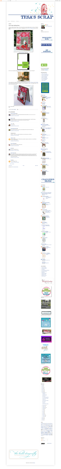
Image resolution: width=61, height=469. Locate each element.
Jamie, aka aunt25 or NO (45, 75)
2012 (42, 389)
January (44, 416)
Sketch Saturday (44, 222)
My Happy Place (44, 134)
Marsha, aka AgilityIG (44, 77)
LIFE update (43, 103)
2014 (42, 387)
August (43, 408)
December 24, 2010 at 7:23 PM (15, 157)
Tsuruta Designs (44, 118)
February (44, 415)
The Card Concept (44, 209)
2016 (42, 385)
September (44, 407)
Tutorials (17, 21)
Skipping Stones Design (44, 433)
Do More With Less (44, 96)
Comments (43, 440)
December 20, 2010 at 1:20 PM (15, 115)
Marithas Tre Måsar (44, 170)
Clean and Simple (44, 267)
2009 (42, 417)
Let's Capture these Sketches (45, 270)
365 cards (47, 423)
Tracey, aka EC (44, 80)
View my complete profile (48, 26)
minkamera (43, 137)
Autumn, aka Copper (44, 73)
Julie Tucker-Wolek (13, 113)
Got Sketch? (43, 269)
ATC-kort (43, 140)
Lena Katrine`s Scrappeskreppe (46, 151)
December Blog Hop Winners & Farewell (46, 244)
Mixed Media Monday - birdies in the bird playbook (48, 98)
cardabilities (43, 259)
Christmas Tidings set (31, 82)
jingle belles (43, 186)
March (43, 414)
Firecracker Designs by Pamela (46, 427)
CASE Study (43, 262)
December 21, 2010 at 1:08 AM (15, 150)
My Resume (13, 21)
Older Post (36, 165)
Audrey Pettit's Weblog (45, 124)
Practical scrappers (44, 273)
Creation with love (44, 105)
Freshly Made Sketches (45, 196)
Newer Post (10, 165)
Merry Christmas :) (48, 128)
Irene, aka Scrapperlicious (45, 74)
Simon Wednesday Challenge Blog (46, 192)
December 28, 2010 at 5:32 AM (15, 162)
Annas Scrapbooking (48, 424)
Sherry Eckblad (13, 143)
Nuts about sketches (44, 271)
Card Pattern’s (23, 52)
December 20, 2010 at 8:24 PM (15, 145)
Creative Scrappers (44, 268)
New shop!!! (43, 401)
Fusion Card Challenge (45, 231)
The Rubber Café (47, 434)
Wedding (42, 435)
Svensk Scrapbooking (31, 28)
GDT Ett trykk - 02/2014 (49, 152)
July (43, 409)
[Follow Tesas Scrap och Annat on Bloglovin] (45, 70)
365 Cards (19, 70)
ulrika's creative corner (45, 142)
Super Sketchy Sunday (45, 398)
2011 (42, 390)
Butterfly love (47, 143)
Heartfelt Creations (48, 428)
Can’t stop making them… (45, 397)
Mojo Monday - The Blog (45, 246)
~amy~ (12, 123)
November (44, 405)
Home (9, 21)
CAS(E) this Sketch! (44, 237)
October (44, 406)
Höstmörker (47, 171)
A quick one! (44, 399)
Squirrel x (12, 118)
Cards (49, 426)
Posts (43, 439)
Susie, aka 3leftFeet (44, 79)
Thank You (43, 402)
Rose (11, 148)
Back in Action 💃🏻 (44, 149)
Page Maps (43, 272)
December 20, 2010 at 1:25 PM (15, 121)
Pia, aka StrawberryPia (45, 78)
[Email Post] (17, 109)
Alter (44, 424)
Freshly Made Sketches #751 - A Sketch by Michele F (48, 198)
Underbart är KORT (44, 164)
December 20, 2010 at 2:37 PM (15, 130)
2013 (42, 388)
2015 (42, 386)
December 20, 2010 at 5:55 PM (15, 135)
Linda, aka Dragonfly (44, 76)
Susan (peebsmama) (13, 128)
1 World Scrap (43, 423)
